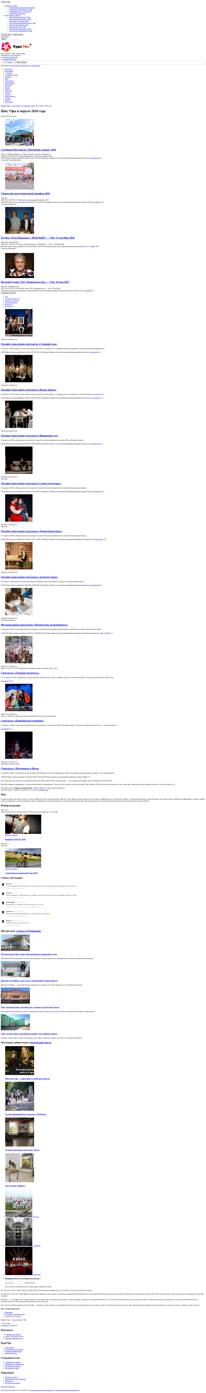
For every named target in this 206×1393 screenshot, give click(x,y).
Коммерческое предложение (15, 1379)
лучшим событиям (9, 59)
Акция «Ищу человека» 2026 (15, 888)
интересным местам (10, 57)
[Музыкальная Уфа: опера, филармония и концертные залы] (15, 950)
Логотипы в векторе (12, 1383)
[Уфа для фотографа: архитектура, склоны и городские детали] (15, 1003)
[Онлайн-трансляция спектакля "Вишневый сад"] (103, 414)
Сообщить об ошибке (13, 1334)
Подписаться (30, 1283)
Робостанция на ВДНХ (13, 925)
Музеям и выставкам (12, 1366)
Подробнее (5, 681)
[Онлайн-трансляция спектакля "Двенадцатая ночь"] (103, 508)
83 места (36, 1217)
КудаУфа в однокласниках (14, 1314)
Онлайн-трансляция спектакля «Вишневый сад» (29, 435)
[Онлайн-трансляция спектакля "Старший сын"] (103, 323)
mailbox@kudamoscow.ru (14, 1338)
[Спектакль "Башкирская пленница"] (103, 698)
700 (85, 777)
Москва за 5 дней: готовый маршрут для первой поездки (23, 907)
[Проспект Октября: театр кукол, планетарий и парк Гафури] (15, 977)
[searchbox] (103, 39)
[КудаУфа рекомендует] (18, 1246)
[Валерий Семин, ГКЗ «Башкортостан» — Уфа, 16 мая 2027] (103, 264)
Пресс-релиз (9, 1347)
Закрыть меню (18, 34)
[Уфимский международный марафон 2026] (103, 176)
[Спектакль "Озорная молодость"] (103, 650)
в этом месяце (35, 66)
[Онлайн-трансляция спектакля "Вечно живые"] (103, 369)
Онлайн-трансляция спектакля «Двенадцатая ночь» (31, 531)
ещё (75, 886)
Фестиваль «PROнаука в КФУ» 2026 (17, 916)
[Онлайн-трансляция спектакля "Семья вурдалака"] (103, 460)
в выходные (25, 66)
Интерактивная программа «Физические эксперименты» (34, 624)
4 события (36, 1246)
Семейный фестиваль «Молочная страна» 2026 (28, 149)
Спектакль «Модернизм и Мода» (20, 768)
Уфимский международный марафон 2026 (25, 193)
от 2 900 (95, 202)
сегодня (12, 66)
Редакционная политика (14, 1349)
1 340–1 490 (104, 633)
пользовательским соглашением (41, 1390)
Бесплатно (94, 158)
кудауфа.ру (5, 1325)
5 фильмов (37, 1274)
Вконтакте (9, 1312)
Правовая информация (13, 1351)
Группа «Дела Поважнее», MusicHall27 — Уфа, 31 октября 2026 (38, 237)
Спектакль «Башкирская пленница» (22, 720)
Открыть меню (6, 34)
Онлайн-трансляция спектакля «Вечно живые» (29, 389)
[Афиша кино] (18, 1274)
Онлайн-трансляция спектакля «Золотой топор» (29, 577)
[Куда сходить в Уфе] (24, 51)
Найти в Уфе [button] (6, 2)
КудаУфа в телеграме (13, 1316)
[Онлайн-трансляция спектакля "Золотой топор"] (103, 556)
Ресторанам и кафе (12, 1368)
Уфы (23, 53)
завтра (18, 66)
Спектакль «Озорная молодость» (20, 672)
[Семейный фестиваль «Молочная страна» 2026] (103, 132)
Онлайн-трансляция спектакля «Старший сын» (29, 344)
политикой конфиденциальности (67, 1390)
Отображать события (8, 293)
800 (93, 246)
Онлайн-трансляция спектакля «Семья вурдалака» (31, 483)
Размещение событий (13, 1362)
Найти (4, 39)
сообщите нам (43, 790)
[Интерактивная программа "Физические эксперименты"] (103, 602)
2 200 (87, 291)
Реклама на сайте (11, 1377)
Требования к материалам (14, 1364)
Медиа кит (9, 1381)
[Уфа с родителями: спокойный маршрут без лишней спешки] (15, 1030)
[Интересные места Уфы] (18, 1217)
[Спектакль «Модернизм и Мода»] (103, 745)
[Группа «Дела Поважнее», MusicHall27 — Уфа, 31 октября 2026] (103, 220)
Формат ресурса (11, 1353)
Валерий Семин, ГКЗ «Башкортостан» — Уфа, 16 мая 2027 (35, 282)
